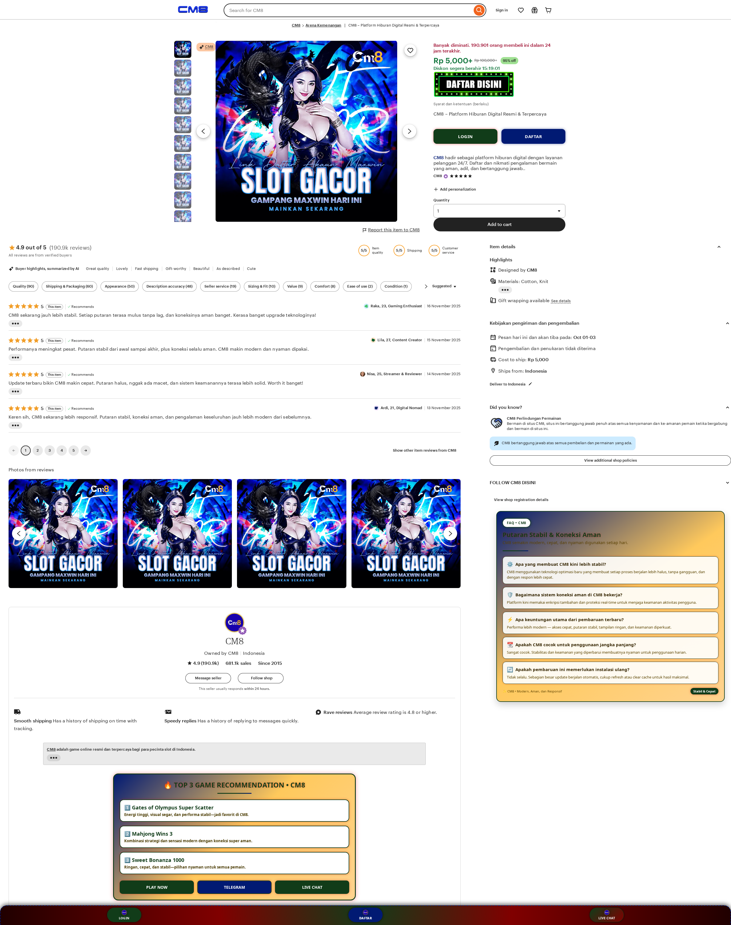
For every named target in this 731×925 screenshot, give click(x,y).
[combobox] (348, 10)
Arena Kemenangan (323, 25)
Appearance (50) (119, 286)
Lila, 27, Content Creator (399, 340)
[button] (242, 630)
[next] (450, 533)
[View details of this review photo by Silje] (291, 533)
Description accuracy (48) (169, 286)
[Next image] (409, 131)
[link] (14, 450)
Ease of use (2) (360, 286)
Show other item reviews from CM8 (424, 450)
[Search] (479, 10)
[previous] (19, 533)
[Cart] (548, 10)
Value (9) (295, 286)
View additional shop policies (610, 460)
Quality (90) (23, 286)
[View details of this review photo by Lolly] (63, 533)
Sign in (502, 10)
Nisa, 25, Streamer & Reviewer (394, 374)
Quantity (441, 200)
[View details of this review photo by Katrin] (406, 533)
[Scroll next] (426, 286)
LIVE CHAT (312, 887)
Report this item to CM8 (394, 230)
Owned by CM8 (221, 653)
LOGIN (465, 136)
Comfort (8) (325, 286)
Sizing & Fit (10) (261, 286)
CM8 (296, 25)
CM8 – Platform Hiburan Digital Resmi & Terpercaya (490, 114)
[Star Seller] (445, 176)
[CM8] (193, 14)
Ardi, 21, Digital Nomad (401, 408)
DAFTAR (533, 136)
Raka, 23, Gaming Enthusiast (396, 306)
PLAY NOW (157, 887)
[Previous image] (203, 131)
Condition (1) (396, 286)
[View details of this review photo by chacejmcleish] (177, 533)
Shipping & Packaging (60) (69, 286)
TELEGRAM (234, 887)
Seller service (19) (220, 286)
